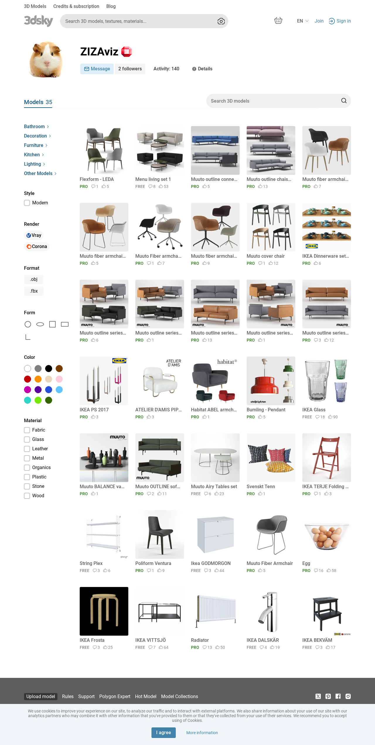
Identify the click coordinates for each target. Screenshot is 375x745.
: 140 (166, 69)
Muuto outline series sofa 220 (325, 333)
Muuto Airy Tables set (214, 486)
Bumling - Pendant (266, 410)
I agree (163, 732)
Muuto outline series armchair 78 (103, 333)
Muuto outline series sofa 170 (214, 333)
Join (319, 21)
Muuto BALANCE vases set (103, 486)
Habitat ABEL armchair (214, 410)
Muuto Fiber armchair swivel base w (158, 256)
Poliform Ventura (153, 563)
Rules (68, 696)
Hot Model (145, 696)
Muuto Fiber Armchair (270, 563)
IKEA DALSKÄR (263, 640)
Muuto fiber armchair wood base (325, 179)
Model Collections (179, 696)
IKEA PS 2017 (94, 410)
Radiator (200, 640)
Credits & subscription (76, 6)
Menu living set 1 (153, 179)
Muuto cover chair (266, 256)
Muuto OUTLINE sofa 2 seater (158, 486)
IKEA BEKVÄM (317, 640)
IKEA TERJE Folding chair (325, 486)
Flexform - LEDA (97, 179)
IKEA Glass (313, 410)
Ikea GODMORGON (211, 563)
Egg (306, 563)
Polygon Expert (114, 696)
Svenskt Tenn (261, 486)
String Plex (91, 563)
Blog (111, 6)
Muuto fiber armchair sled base (103, 256)
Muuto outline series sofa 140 (158, 333)
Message (100, 69)
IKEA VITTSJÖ (150, 640)
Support (86, 696)
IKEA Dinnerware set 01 (325, 256)
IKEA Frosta (92, 640)
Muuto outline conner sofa (214, 179)
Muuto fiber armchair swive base (214, 256)
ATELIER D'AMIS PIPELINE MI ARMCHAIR (158, 410)
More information (202, 732)
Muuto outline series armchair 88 (270, 333)
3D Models (35, 6)
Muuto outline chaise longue (270, 179)
